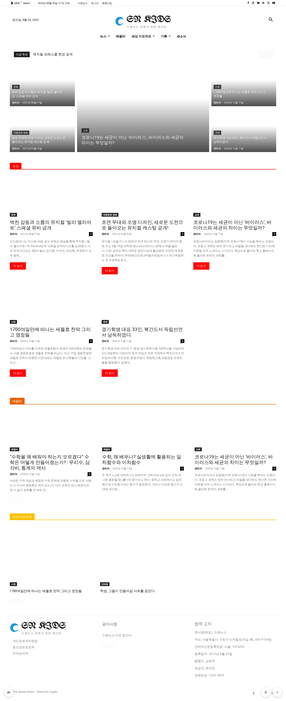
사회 (217, 87)
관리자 (13, 233)
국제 (217, 132)
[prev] (262, 54)
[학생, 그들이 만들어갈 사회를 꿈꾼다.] (143, 556)
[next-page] (20, 384)
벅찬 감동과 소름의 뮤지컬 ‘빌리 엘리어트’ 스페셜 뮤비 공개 (50, 225)
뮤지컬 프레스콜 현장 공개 (53, 54)
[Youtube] (273, 3)
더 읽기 (18, 266)
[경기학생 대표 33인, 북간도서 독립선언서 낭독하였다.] (243, 130)
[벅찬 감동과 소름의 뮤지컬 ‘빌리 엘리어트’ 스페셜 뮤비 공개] (42, 84)
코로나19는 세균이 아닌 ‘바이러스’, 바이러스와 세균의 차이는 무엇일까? (232, 225)
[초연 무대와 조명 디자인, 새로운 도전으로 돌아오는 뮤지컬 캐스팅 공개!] (42, 130)
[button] (270, 19)
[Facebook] (248, 3)
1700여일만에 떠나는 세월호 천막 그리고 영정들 (46, 591)
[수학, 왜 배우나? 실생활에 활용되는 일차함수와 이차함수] (143, 430)
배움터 (14, 449)
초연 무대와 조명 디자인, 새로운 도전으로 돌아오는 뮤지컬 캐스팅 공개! (142, 225)
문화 (16, 87)
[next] (269, 54)
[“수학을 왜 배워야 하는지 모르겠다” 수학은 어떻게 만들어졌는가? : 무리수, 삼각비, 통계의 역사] (50, 430)
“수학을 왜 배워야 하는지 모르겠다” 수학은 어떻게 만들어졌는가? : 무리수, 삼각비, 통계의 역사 (50, 462)
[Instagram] (253, 3)
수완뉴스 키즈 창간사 (117, 635)
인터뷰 (104, 584)
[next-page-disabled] (20, 500)
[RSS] (263, 3)
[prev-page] (12, 384)
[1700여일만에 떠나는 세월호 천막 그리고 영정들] (243, 84)
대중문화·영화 (21, 132)
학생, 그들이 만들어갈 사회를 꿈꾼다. (127, 591)
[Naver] (258, 3)
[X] (268, 3)
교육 (85, 130)
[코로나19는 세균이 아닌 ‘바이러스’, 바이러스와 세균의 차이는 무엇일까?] (143, 107)
